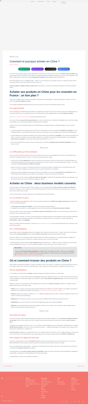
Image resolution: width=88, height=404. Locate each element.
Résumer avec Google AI (64, 69)
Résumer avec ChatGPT (24, 69)
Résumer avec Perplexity (37, 69)
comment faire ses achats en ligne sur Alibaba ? (51, 290)
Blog (11, 64)
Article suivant (81, 366)
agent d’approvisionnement (45, 223)
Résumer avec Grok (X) (50, 69)
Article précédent (7, 366)
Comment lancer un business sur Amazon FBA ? (29, 254)
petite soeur (36, 293)
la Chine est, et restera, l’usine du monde (20, 116)
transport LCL (52, 139)
